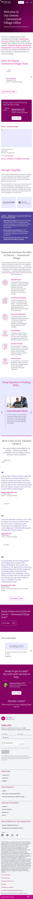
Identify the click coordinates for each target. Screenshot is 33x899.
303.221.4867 (9, 155)
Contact (21, 2)
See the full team (9, 91)
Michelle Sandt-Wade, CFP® (9, 492)
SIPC (28, 853)
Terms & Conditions (5, 874)
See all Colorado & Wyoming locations (15, 159)
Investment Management (18, 314)
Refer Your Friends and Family (11, 793)
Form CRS (3, 884)
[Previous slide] (1, 76)
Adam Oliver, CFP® (6, 533)
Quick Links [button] (5, 771)
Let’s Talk (16, 118)
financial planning (15, 45)
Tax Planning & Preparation (18, 297)
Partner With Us (7, 809)
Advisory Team (25, 704)
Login (26, 2)
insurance (24, 47)
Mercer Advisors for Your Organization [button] (15, 821)
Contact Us (5, 775)
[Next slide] (31, 76)
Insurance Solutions (17, 343)
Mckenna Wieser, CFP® (18, 109)
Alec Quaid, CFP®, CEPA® (8, 585)
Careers (4, 806)
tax (13, 47)
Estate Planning (15, 330)
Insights (4, 781)
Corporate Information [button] (10, 803)
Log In (4, 791)
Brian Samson (11, 78)
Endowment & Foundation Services (12, 828)
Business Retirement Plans (10, 825)
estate (17, 47)
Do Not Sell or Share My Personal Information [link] (12, 890)
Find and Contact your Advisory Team (13, 796)
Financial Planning (16, 279)
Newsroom (5, 812)
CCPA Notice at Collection (7, 887)
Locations (5, 778)
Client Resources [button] (7, 787)
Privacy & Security (5, 878)
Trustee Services (16, 358)
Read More (8, 656)
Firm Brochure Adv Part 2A (7, 881)
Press (4, 815)
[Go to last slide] (1, 412)
